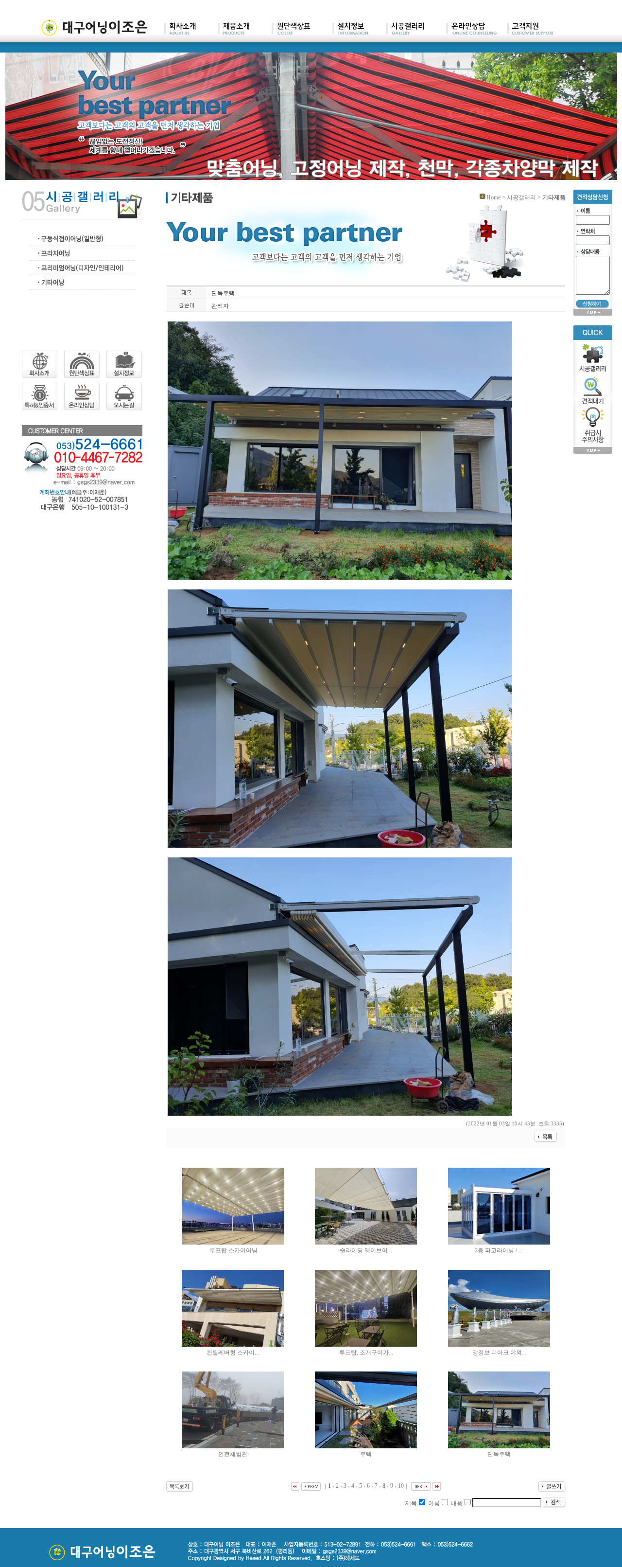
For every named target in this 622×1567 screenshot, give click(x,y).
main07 (530, 29)
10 (401, 1485)
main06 (476, 29)
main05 (416, 29)
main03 (302, 29)
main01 (191, 29)
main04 (359, 29)
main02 (245, 29)
